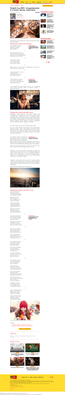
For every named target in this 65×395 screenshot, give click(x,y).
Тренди (17, 352)
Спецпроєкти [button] (46, 2)
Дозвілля (32, 366)
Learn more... (32, 394)
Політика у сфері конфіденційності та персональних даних (17, 386)
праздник (12, 337)
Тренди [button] (33, 2)
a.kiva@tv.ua (21, 385)
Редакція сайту (12, 389)
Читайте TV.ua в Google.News (24, 328)
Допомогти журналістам (47, 5)
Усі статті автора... (20, 17)
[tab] (47, 62)
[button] (51, 2)
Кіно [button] (27, 2)
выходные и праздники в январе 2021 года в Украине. (22, 325)
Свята (22, 5)
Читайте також (33, 47)
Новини (23, 377)
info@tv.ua (15, 384)
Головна (11, 5)
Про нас (11, 388)
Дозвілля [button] (39, 2)
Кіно (26, 377)
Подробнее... (24, 393)
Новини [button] (22, 2)
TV (28, 377)
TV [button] (29, 2)
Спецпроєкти (17, 5)
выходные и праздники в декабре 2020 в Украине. (21, 324)
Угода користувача (12, 387)
